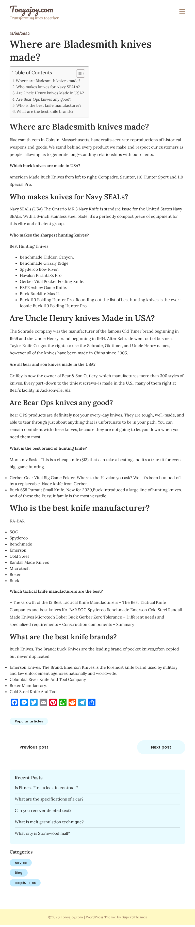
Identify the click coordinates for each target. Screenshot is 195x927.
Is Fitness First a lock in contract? (46, 787)
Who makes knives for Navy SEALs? (48, 86)
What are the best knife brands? (45, 111)
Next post (161, 747)
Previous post (34, 747)
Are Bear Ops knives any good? (43, 99)
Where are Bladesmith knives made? (48, 80)
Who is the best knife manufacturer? (48, 105)
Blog (19, 872)
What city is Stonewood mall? (42, 833)
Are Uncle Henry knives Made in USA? (50, 92)
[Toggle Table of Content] (78, 73)
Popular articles (29, 721)
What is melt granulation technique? (49, 821)
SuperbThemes (134, 917)
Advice (21, 862)
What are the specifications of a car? (49, 799)
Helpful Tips (25, 882)
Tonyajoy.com (31, 9)
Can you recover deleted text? (43, 810)
